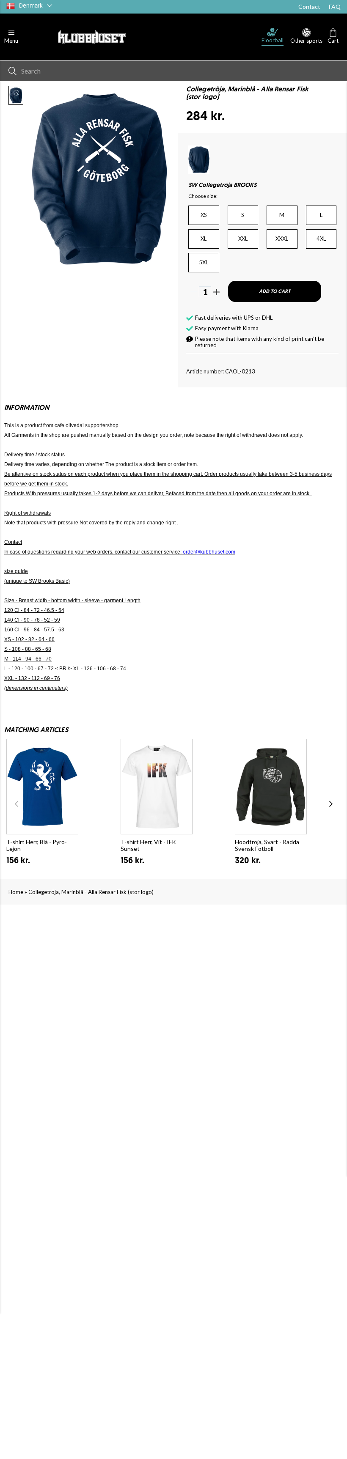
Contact (309, 6)
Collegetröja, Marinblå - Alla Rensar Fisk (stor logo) (91, 892)
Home (15, 892)
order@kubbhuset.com (209, 552)
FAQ (335, 6)
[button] (11, 37)
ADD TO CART (274, 291)
